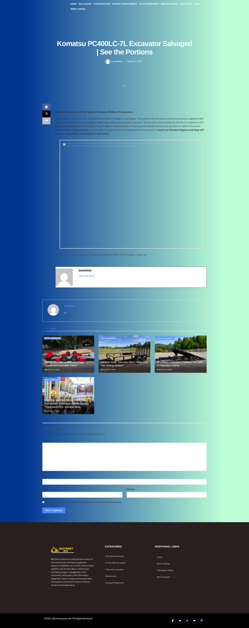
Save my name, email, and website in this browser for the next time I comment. (83, 502)
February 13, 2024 (134, 61)
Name (46, 476)
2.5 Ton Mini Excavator (115, 563)
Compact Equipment (114, 583)
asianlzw (118, 61)
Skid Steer (186, 4)
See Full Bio (86, 275)
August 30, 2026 (52, 369)
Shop (197, 4)
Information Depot (165, 570)
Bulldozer (85, 4)
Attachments (110, 576)
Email (46, 489)
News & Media (77, 9)
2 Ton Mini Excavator (114, 556)
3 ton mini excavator (114, 569)
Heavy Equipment (149, 4)
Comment (48, 440)
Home (73, 4)
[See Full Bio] (94, 276)
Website (131, 489)
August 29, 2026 (165, 369)
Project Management (124, 4)
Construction (102, 4)
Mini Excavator (169, 4)
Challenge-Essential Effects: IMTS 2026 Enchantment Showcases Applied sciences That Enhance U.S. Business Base (67, 403)
